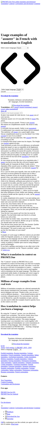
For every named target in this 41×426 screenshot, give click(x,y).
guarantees (25, 156)
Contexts (12, 4)
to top (3, 346)
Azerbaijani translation (15, 357)
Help (8, 414)
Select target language (8, 89)
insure (34, 119)
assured (31, 122)
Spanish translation (27, 355)
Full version (10, 347)
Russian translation (20, 353)
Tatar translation (6, 362)
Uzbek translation (7, 364)
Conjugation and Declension (10, 384)
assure (32, 115)
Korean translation (15, 361)
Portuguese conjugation (30, 370)
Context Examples (7, 382)
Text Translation (6, 380)
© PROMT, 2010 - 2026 (23, 347)
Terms (3, 347)
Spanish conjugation (7, 368)
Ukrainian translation (20, 364)
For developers (6, 402)
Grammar (37, 4)
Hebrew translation (7, 359)
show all (3, 111)
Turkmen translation (32, 362)
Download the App (13, 416)
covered (3, 136)
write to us (6, 250)
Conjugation (24, 4)
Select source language (8, 48)
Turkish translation (18, 362)
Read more (14, 424)
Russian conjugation (7, 372)
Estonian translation (15, 366)
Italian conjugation (15, 370)
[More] (3, 232)
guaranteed (32, 128)
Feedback (10, 412)
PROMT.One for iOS (8, 392)
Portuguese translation (29, 361)
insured (3, 126)
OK (2, 422)
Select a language (6, 349)
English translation (7, 353)
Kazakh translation (20, 359)
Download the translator (9, 96)
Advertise (10, 419)
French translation (14, 355)
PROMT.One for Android (9, 394)
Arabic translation (30, 357)
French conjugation (21, 372)
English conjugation (21, 368)
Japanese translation (29, 366)
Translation (4, 4)
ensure (16, 132)
